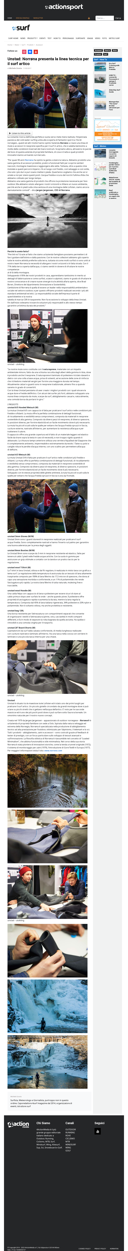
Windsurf (71, 1144)
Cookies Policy (84, 1249)
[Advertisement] (21, 1197)
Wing (68, 1147)
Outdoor (71, 1129)
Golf (68, 1150)
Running (70, 1132)
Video (97, 38)
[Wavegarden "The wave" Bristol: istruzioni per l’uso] (100, 105)
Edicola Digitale (22, 18)
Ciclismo (70, 1138)
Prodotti (31, 38)
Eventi (43, 38)
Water (17, 45)
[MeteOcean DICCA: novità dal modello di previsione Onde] (100, 181)
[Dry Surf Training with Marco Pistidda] (100, 67)
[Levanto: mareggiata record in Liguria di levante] (100, 153)
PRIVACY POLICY (100, 1249)
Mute (115, 50)
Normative (114, 1249)
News (22, 38)
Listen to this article (21, 133)
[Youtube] (89, 18)
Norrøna (29, 160)
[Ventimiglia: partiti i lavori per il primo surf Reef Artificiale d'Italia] (100, 166)
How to (57, 38)
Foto (104, 38)
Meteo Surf (114, 38)
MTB (68, 1141)
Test (50, 38)
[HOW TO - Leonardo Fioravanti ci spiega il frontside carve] (100, 78)
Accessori (39, 45)
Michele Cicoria (15, 68)
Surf (23, 45)
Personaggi (68, 38)
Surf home (13, 38)
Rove (68, 1135)
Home (10, 18)
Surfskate (80, 38)
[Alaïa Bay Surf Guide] (100, 93)
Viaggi (90, 38)
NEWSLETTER (38, 18)
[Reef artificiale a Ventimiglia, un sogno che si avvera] (100, 193)
